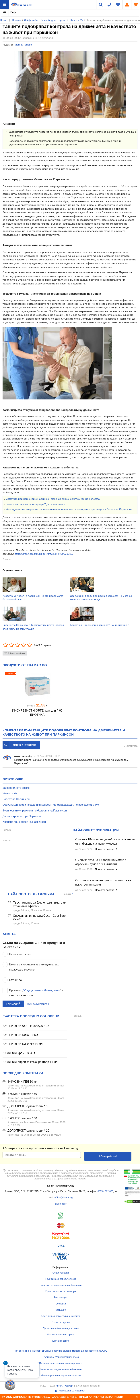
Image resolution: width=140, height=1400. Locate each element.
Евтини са (15, 979)
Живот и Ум (76, 20)
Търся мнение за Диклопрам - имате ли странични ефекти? (39, 904)
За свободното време (53, 20)
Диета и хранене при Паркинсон (22, 816)
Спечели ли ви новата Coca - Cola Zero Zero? (39, 917)
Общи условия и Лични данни (41, 990)
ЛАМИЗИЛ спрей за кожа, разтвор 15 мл (30, 1062)
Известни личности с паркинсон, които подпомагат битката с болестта (33, 597)
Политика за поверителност (60, 1279)
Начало (16, 20)
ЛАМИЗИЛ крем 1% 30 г (19, 1053)
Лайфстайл (31, 20)
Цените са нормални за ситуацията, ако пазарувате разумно (34, 967)
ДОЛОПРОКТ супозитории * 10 (28, 1106)
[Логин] (126, 4)
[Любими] (118, 4)
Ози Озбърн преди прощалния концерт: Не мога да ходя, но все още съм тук (101, 597)
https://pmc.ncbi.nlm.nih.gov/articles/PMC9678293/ (44, 553)
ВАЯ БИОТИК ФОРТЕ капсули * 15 (26, 1025)
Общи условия (60, 1273)
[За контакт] (109, 4)
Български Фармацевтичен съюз (61, 1357)
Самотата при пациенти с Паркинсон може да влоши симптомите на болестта (53, 498)
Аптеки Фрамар (64, 1386)
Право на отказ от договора (60, 1291)
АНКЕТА (9, 934)
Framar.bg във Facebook (71, 1390)
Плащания (60, 1310)
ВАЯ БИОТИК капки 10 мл (20, 1035)
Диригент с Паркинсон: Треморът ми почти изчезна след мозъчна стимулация (33, 626)
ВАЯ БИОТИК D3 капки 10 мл (22, 1043)
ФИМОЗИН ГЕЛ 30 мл (22, 1081)
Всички (67, 893)
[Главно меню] (4, 4)
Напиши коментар (24, 744)
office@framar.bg (64, 1197)
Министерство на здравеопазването (61, 1375)
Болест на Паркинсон (16, 799)
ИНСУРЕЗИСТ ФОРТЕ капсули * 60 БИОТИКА (37, 712)
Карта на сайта (60, 1341)
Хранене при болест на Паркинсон (24, 821)
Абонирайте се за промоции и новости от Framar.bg (40, 1148)
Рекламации (60, 1297)
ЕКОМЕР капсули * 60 (22, 1093)
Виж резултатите (37, 1003)
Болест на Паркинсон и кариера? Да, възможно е (35, 504)
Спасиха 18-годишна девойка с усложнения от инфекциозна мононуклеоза (105, 841)
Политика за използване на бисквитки (60, 1285)
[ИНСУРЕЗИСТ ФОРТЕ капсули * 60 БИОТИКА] (37, 686)
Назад (3, 20)
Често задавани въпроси (60, 1334)
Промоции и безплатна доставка (61, 1328)
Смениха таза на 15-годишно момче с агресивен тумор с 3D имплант (100, 862)
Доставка (61, 1303)
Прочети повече (105, 848)
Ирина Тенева (23, 44)
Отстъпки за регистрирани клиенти (60, 1316)
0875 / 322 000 (105, 1191)
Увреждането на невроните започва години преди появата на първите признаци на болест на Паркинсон (69, 509)
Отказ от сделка (61, 1322)
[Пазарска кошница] (135, 4)
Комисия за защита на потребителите (60, 1369)
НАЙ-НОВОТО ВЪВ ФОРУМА (31, 894)
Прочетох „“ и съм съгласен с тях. (36, 993)
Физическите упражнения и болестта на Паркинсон (35, 810)
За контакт (61, 1204)
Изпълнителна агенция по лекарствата (60, 1363)
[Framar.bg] (21, 4)
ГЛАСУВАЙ (13, 1003)
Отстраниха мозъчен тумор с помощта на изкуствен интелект (103, 882)
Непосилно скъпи (20, 954)
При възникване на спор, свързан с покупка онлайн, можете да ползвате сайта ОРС (60, 1351)
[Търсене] (100, 4)
